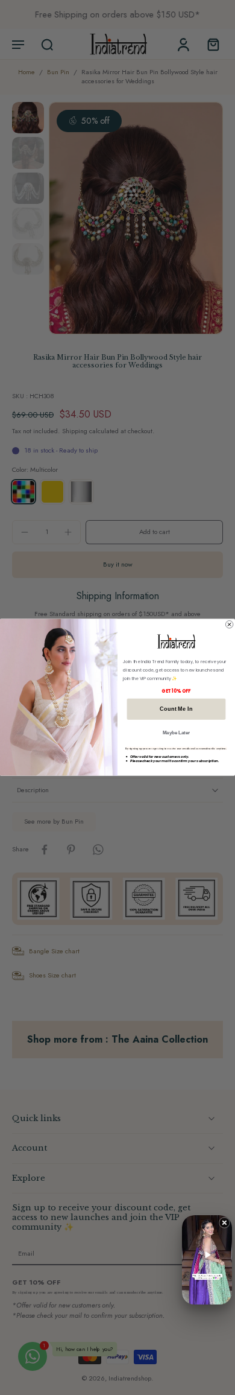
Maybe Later (176, 733)
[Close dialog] (229, 624)
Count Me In (176, 709)
